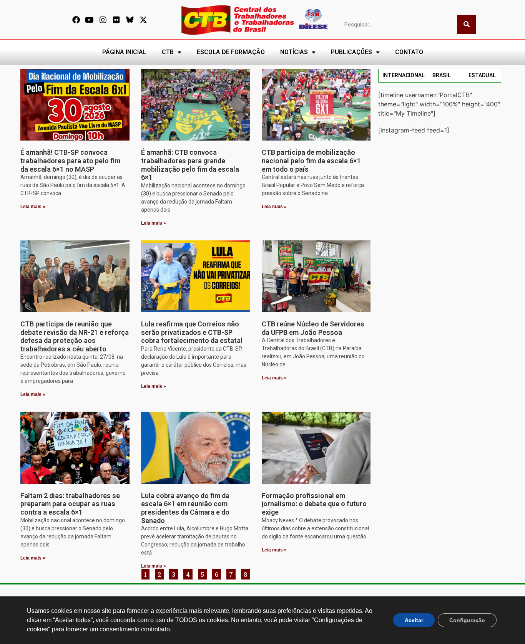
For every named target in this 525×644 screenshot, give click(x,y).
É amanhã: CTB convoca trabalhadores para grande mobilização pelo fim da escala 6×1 (190, 164)
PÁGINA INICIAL (124, 52)
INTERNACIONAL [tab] (403, 75)
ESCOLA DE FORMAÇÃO (231, 52)
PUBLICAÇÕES (351, 52)
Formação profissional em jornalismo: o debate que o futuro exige (314, 504)
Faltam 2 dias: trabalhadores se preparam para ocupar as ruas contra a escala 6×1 (70, 504)
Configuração (467, 620)
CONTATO (409, 52)
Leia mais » (32, 206)
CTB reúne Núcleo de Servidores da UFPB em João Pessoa (313, 328)
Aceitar (414, 620)
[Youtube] (89, 20)
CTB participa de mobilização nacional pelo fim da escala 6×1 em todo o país (311, 160)
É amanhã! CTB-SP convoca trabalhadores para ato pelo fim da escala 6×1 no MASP (70, 160)
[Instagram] (103, 20)
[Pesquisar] (466, 24)
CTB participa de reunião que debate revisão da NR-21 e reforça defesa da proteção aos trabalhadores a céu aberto (74, 336)
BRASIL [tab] (441, 75)
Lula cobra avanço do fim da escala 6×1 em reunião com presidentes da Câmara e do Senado (185, 508)
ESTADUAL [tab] (482, 75)
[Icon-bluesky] (130, 20)
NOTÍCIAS (294, 52)
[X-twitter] (143, 20)
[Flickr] (116, 20)
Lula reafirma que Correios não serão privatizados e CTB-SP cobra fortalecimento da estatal (192, 332)
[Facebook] (76, 20)
